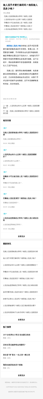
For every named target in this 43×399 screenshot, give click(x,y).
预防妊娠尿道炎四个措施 (12, 365)
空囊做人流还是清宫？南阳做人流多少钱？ (20, 198)
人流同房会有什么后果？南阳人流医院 (18, 19)
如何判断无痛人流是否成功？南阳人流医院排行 (20, 292)
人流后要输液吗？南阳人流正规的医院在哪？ (19, 305)
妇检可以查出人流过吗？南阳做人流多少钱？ (19, 299)
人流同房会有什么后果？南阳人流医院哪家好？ (20, 265)
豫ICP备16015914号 (28, 392)
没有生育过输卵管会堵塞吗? (14, 345)
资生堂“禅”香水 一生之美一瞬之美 (16, 355)
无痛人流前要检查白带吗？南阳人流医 (18, 16)
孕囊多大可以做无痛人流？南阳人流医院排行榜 (20, 272)
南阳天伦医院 (18, 392)
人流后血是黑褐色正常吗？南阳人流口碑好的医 (20, 285)
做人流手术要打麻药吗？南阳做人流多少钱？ (19, 258)
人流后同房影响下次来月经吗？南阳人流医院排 (20, 312)
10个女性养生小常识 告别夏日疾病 (16, 335)
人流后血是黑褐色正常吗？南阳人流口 (18, 29)
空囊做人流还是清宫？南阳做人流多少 (18, 26)
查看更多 (21, 236)
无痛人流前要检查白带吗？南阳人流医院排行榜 (20, 251)
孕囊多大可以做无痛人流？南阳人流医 (18, 23)
